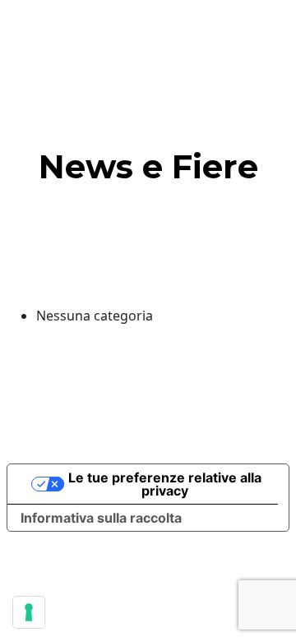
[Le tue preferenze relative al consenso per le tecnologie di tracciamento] (28, 612)
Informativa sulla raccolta (101, 518)
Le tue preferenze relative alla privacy (164, 484)
